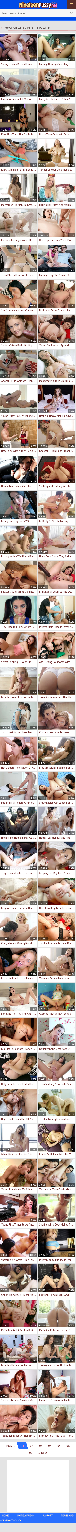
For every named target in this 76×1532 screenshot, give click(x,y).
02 (31, 1446)
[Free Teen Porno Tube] (38, 4)
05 (59, 1446)
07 (30, 1453)
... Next (42, 1453)
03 (40, 1446)
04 (49, 1446)
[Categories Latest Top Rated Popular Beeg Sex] (71, 4)
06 (68, 1446)
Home (5, 1515)
